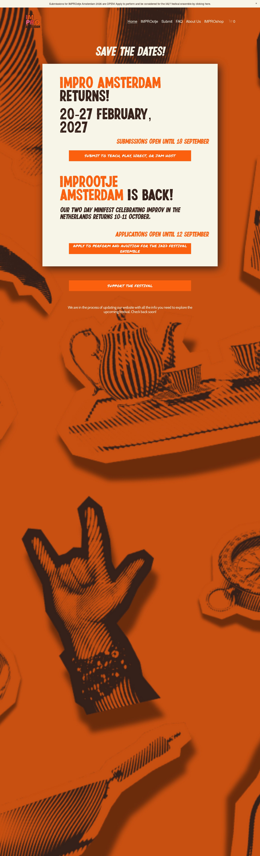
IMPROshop (214, 21)
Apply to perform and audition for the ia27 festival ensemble (130, 248)
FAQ (179, 21)
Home (132, 21)
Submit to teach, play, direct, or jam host (130, 155)
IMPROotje (149, 21)
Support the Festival (130, 285)
